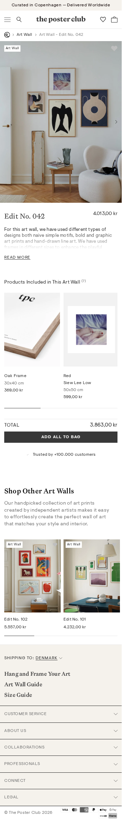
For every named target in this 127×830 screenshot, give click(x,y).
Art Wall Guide (23, 684)
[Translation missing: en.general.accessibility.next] (116, 122)
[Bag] (114, 19)
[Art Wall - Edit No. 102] (32, 575)
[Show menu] (7, 19)
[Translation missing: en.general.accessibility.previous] (5, 122)
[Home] (7, 35)
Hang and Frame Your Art (37, 673)
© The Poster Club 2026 (28, 813)
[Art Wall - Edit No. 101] (92, 575)
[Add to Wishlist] (114, 48)
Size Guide (18, 695)
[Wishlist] (103, 19)
